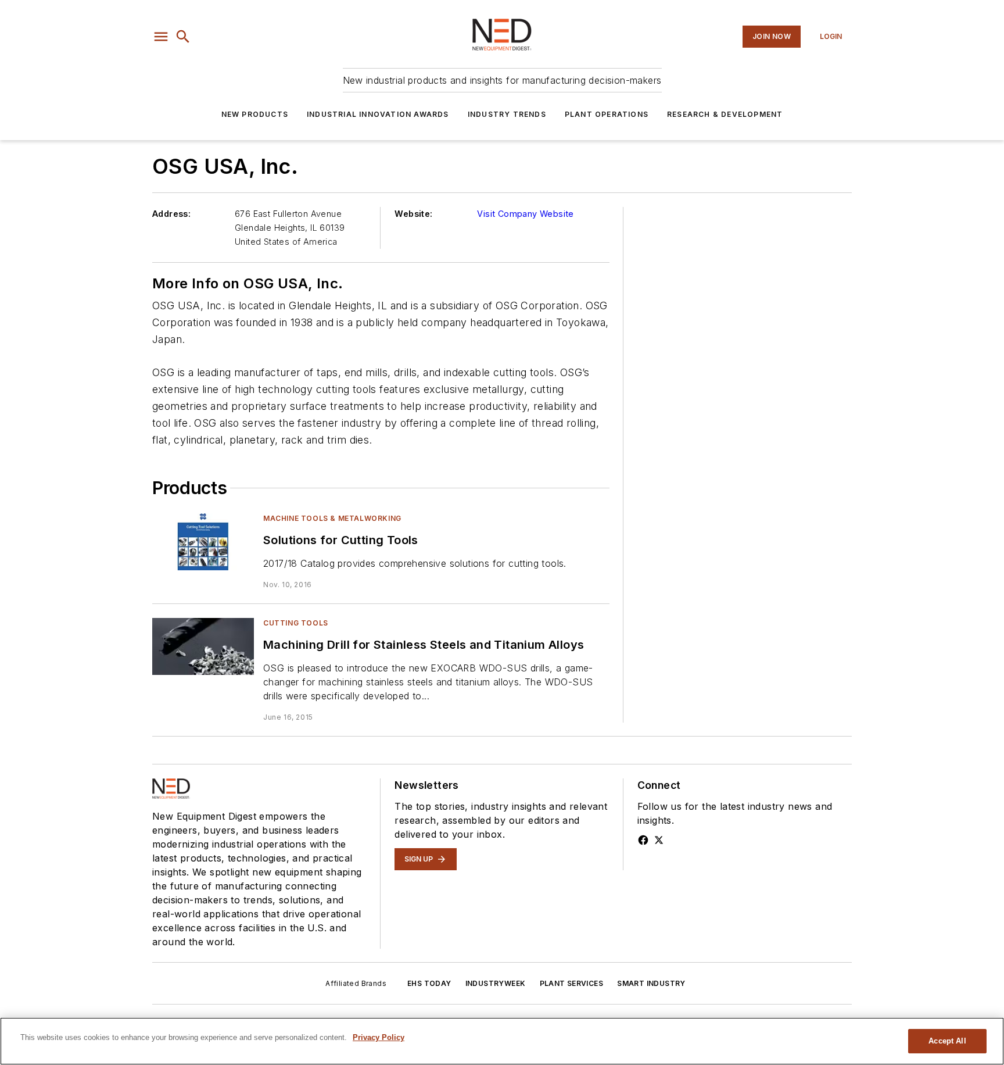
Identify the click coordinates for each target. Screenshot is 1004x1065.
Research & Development (725, 114)
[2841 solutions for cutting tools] (203, 541)
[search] (183, 36)
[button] (161, 36)
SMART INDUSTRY (651, 983)
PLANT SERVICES (572, 983)
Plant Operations (606, 114)
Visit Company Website (525, 214)
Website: (413, 214)
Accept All (947, 1041)
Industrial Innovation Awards (378, 114)
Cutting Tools (295, 623)
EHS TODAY (429, 983)
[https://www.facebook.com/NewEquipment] (643, 840)
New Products (254, 114)
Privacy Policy (378, 1037)
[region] (502, 1041)
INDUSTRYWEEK (495, 983)
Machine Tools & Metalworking (332, 518)
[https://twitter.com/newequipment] (659, 840)
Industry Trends (507, 114)
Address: (171, 214)
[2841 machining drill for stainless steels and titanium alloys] (203, 646)
